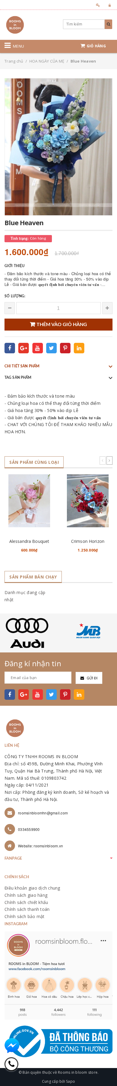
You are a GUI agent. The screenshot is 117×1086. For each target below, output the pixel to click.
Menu (18, 46)
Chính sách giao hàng (25, 895)
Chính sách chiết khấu (26, 902)
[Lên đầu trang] (105, 1068)
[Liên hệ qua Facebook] (12, 1045)
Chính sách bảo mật (24, 916)
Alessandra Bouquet (29, 541)
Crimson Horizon (87, 541)
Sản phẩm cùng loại (34, 462)
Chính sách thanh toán (27, 909)
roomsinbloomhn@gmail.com (43, 812)
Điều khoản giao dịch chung (32, 888)
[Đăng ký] (96, 5)
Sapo (70, 1081)
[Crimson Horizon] (87, 500)
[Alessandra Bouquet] (29, 500)
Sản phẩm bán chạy (33, 576)
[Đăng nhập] (107, 5)
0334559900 (29, 829)
